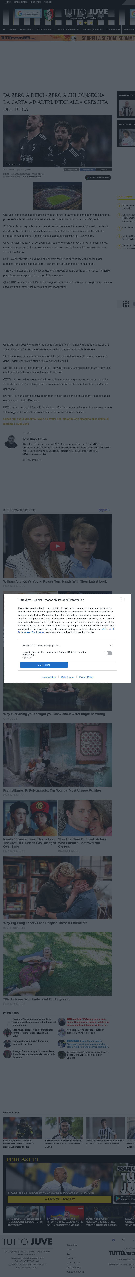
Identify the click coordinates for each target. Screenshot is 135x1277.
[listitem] (67, 645)
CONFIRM (44, 665)
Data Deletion (49, 677)
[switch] (108, 653)
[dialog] (67, 638)
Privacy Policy (86, 677)
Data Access (67, 677)
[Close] (124, 600)
